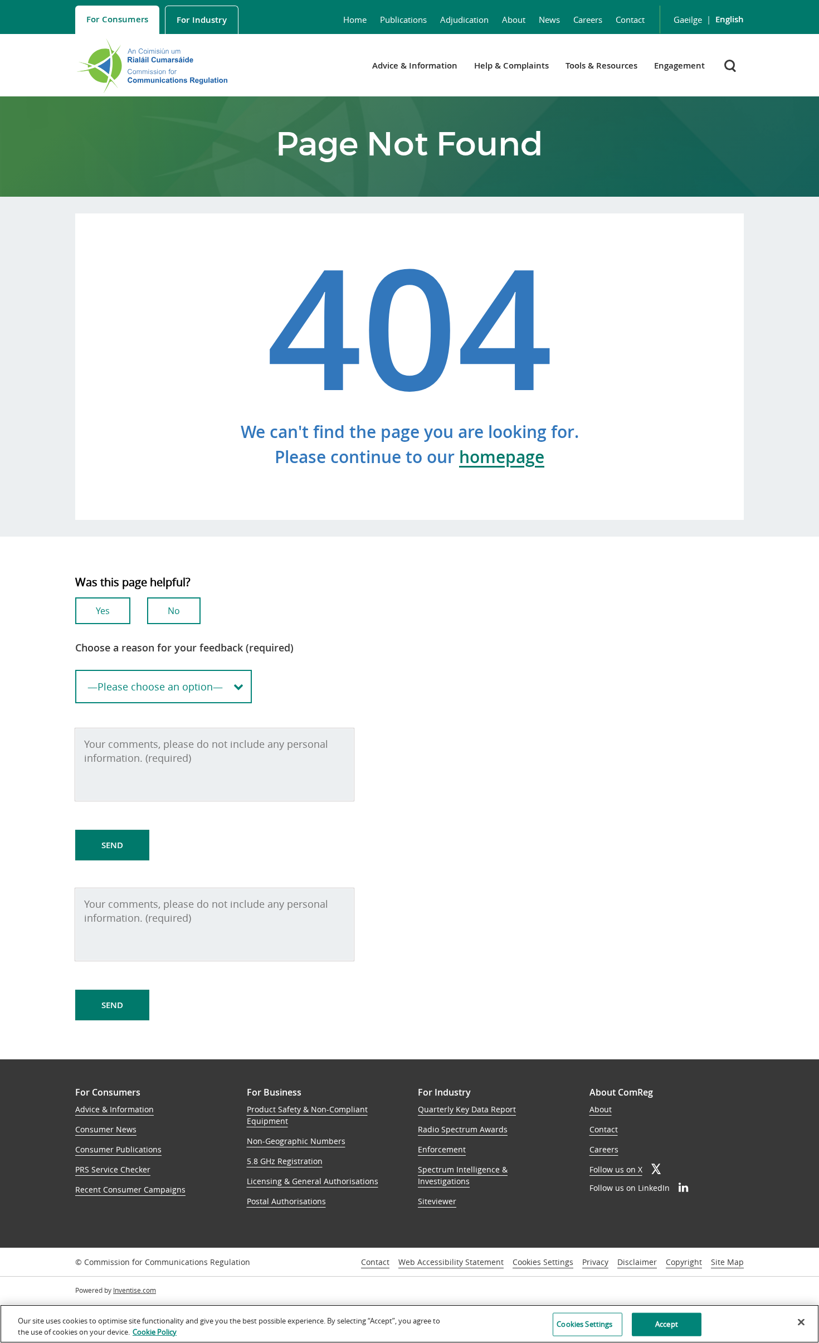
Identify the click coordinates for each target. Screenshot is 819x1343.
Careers (587, 19)
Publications (403, 19)
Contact (630, 19)
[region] (409, 1324)
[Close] (801, 1322)
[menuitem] (117, 20)
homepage (501, 457)
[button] (731, 65)
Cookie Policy (155, 1331)
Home (355, 19)
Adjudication (464, 19)
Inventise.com (134, 1290)
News (549, 19)
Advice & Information (414, 65)
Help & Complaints (511, 65)
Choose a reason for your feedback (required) (184, 647)
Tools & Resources (601, 65)
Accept (666, 1324)
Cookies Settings (543, 1262)
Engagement (679, 65)
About (513, 19)
